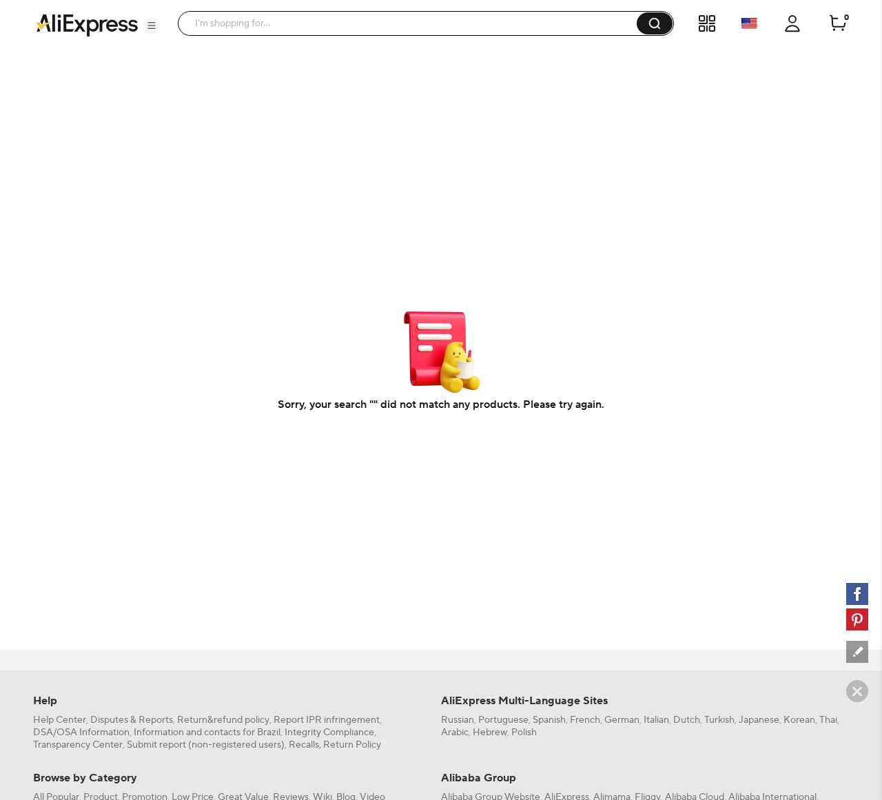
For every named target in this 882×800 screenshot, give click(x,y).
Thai (828, 720)
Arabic (455, 732)
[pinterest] (857, 619)
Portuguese (503, 720)
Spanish (549, 720)
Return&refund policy (223, 720)
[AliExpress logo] (87, 24)
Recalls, (305, 745)
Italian (656, 720)
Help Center (59, 720)
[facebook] (857, 594)
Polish (524, 732)
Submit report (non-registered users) (206, 745)
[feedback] (857, 652)
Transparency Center (78, 745)
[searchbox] (412, 23)
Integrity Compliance (329, 732)
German (621, 720)
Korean (799, 720)
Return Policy (352, 745)
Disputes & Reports (131, 720)
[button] (151, 25)
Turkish (719, 720)
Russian (457, 720)
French (585, 720)
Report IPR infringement (327, 720)
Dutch (686, 720)
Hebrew (490, 732)
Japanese (759, 720)
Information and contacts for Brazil (207, 732)
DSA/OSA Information (81, 732)
